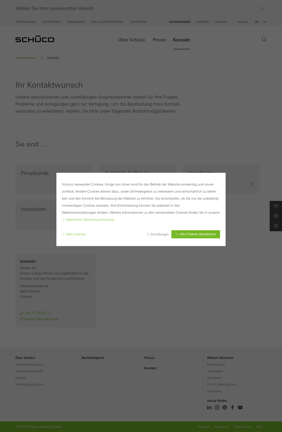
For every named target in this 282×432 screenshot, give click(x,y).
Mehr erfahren (76, 234)
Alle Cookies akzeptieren (198, 234)
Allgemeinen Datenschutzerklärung (89, 219)
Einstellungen (159, 234)
